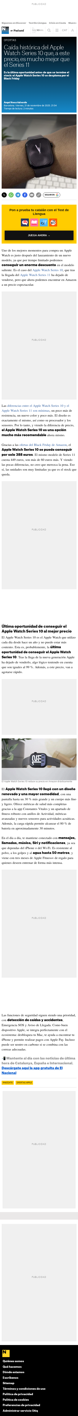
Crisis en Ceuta (57, 23)
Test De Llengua (37, 23)
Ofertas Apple (24, 1083)
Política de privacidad (18, 1394)
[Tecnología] (5, 30)
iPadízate (8, 1083)
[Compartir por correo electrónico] (31, 194)
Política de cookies (16, 1400)
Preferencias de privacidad (21, 1405)
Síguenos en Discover (14, 23)
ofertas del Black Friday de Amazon (43, 444)
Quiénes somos (13, 1361)
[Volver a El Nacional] (38, 30)
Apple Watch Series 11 (35, 275)
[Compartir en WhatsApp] (11, 194)
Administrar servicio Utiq (20, 1411)
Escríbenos (10, 1378)
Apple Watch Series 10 (47, 270)
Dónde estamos (13, 1372)
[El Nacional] (39, 1354)
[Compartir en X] (4, 194)
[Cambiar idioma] (65, 30)
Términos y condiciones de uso (24, 1389)
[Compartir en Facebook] (24, 194)
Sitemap (8, 1383)
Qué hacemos (12, 1367)
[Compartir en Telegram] (17, 194)
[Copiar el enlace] (38, 194)
